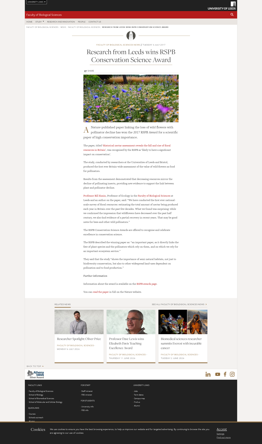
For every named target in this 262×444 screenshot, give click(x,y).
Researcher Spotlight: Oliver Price (79, 338)
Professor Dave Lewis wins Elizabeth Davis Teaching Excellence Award (126, 343)
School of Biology (36, 394)
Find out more (224, 437)
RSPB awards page (147, 284)
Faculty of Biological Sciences (44, 15)
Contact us (95, 21)
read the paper (101, 292)
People (82, 21)
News (63, 27)
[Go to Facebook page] (225, 374)
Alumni (32, 421)
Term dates (138, 394)
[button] (232, 15)
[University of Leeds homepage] (222, 6)
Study (38, 21)
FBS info (84, 410)
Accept (222, 429)
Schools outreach (36, 417)
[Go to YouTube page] (217, 374)
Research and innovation (61, 21)
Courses (32, 413)
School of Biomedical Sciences (41, 398)
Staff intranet (87, 391)
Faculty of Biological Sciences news (118, 44)
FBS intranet (86, 394)
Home (29, 21)
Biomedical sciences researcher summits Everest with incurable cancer (181, 343)
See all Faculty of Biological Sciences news (178, 304)
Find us (137, 401)
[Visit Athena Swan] (36, 374)
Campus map (139, 398)
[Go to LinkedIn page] (208, 374)
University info (87, 406)
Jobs (136, 391)
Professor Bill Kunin (94, 196)
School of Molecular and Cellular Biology (45, 401)
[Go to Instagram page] (232, 374)
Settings (220, 433)
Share (90, 70)
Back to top (34, 366)
